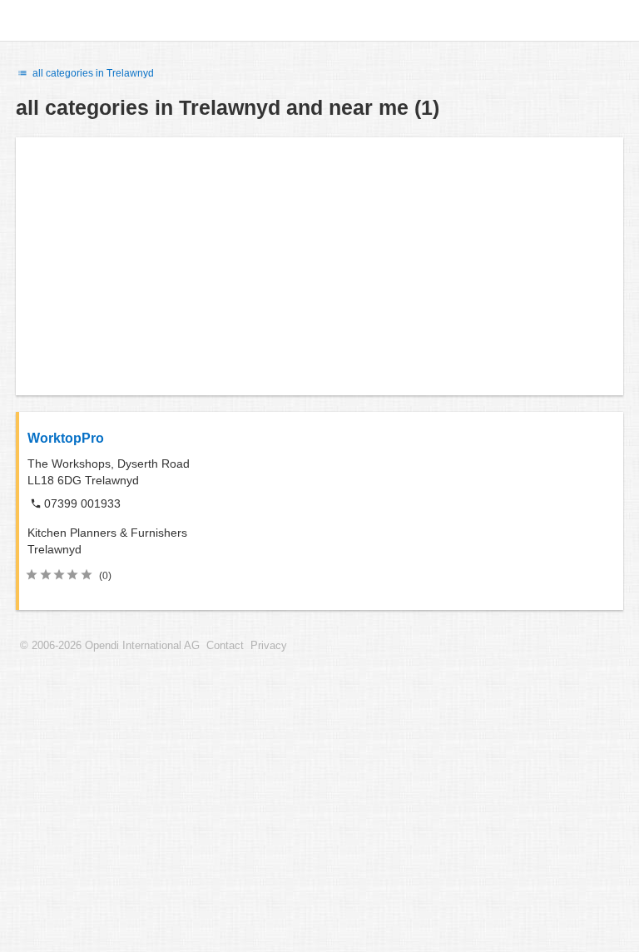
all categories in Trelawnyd (92, 73)
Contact (225, 646)
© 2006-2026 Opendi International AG (110, 646)
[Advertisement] (319, 266)
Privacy (268, 646)
